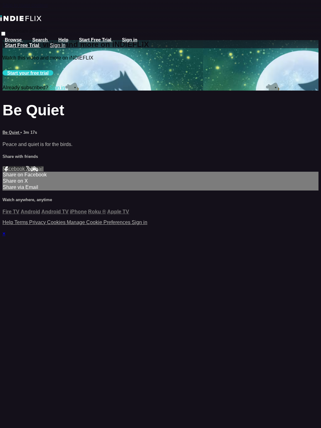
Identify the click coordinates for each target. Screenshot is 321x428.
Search (40, 39)
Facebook (14, 168)
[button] (3, 34)
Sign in (129, 39)
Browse (14, 39)
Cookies (57, 222)
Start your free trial (28, 73)
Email (37, 168)
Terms (21, 222)
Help (63, 39)
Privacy (38, 222)
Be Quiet (11, 132)
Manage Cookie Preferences (99, 222)
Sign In (58, 45)
